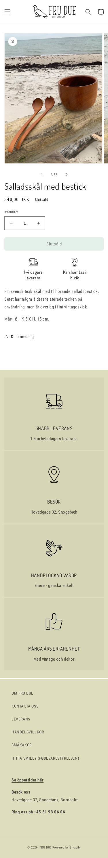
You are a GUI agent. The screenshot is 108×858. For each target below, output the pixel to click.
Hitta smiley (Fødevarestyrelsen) (45, 758)
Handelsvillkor (28, 732)
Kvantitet (11, 212)
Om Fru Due (22, 693)
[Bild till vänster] (41, 174)
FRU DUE (45, 847)
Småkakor (22, 745)
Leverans (21, 719)
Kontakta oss (25, 706)
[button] (7, 11)
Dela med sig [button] (22, 336)
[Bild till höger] (66, 174)
